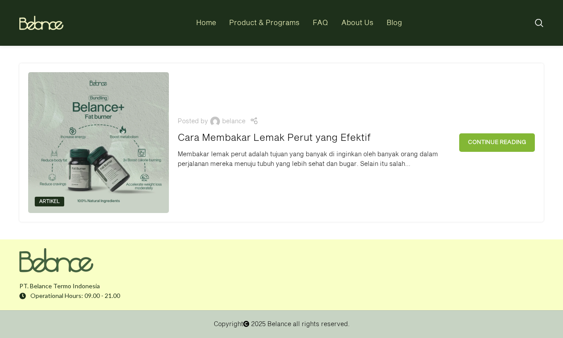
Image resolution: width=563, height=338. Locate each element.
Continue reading (497, 142)
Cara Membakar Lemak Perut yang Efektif (274, 138)
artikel (49, 201)
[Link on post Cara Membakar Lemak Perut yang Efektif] (98, 142)
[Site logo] (41, 23)
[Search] (539, 23)
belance (233, 121)
